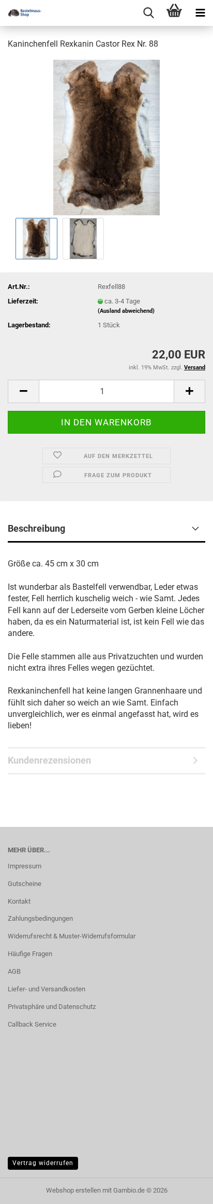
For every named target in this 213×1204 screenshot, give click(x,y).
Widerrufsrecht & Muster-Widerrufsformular (71, 936)
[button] (23, 391)
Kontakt (19, 901)
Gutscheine (24, 884)
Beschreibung (36, 528)
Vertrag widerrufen (42, 1163)
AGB (14, 971)
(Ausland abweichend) (126, 311)
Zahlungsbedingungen (40, 918)
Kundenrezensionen (49, 760)
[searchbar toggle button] (148, 13)
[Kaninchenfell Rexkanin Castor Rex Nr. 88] (106, 137)
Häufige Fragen (30, 954)
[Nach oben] (184, 1188)
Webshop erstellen (73, 1190)
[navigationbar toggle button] (200, 13)
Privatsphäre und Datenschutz (52, 1007)
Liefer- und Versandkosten (46, 989)
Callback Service (32, 1024)
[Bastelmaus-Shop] (20, 13)
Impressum (24, 866)
